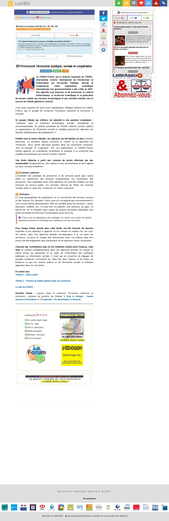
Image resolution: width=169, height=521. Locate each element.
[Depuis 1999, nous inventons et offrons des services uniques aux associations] (148, 3)
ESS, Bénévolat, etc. (76, 56)
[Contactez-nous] (133, 3)
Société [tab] (132, 18)
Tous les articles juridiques (37, 56)
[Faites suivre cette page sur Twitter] (103, 18)
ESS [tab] (145, 18)
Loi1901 (22, 3)
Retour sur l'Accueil (27, 17)
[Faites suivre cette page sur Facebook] (103, 13)
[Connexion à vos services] (119, 3)
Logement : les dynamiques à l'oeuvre (61, 299)
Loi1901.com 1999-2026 (53, 516)
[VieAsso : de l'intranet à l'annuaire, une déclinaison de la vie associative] (163, 3)
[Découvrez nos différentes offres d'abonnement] (141, 3)
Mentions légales (81, 491)
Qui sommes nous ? (65, 491)
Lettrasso (34, 35)
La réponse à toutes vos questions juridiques (56, 12)
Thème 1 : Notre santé (26, 274)
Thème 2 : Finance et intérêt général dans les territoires (43, 281)
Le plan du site (95, 491)
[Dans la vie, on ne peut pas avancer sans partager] (156, 3)
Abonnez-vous (45, 17)
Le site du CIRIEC (24, 287)
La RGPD (106, 491)
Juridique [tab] (118, 18)
